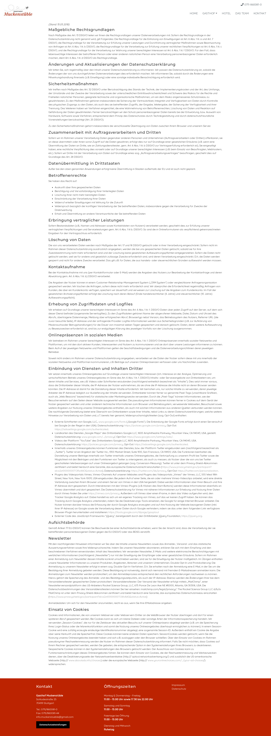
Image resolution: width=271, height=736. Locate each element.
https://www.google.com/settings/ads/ (150, 436)
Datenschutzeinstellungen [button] (52, 724)
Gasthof (208, 13)
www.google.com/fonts (112, 421)
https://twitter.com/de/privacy (148, 470)
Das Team (242, 13)
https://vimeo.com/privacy (104, 493)
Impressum (178, 685)
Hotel (226, 13)
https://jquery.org (191, 515)
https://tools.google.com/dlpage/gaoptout (133, 512)
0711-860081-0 (253, 4)
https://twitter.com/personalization (198, 470)
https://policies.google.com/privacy (145, 425)
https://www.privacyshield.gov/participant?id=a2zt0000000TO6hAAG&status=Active (97, 596)
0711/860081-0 (49, 709)
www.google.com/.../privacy (98, 436)
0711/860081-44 (50, 713)
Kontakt (260, 13)
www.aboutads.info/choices (85, 660)
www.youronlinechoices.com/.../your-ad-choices (175, 660)
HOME (194, 13)
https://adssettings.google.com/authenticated (81, 429)
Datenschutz (179, 688)
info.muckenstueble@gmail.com (55, 716)
